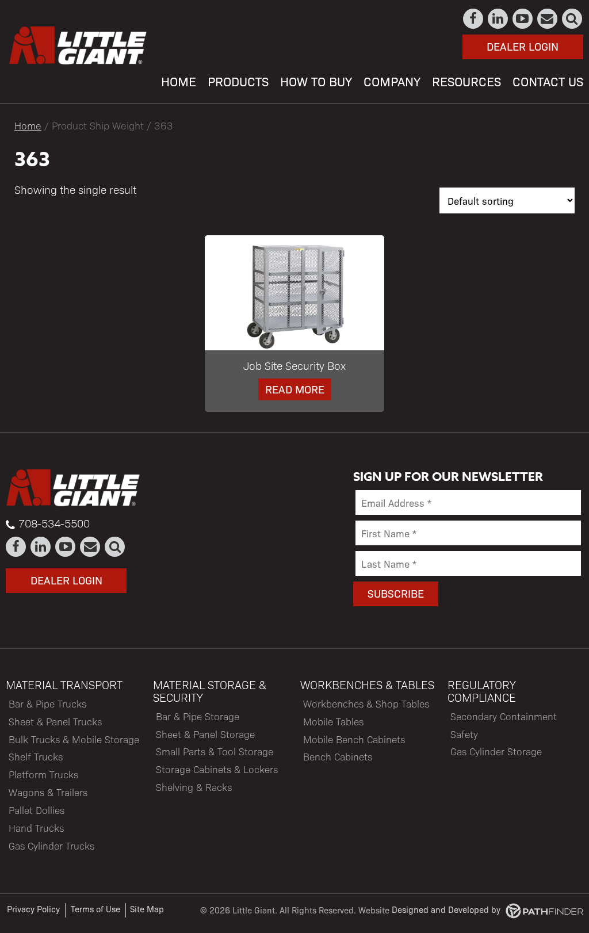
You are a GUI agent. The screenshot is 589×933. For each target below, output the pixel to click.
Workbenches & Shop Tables (366, 703)
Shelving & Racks (194, 787)
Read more (294, 388)
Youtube (523, 19)
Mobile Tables (333, 721)
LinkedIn (498, 19)
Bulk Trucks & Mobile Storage (74, 739)
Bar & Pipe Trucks (47, 703)
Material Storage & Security (209, 691)
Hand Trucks (36, 827)
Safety (464, 734)
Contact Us (548, 19)
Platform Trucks (43, 774)
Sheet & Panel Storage (205, 734)
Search (572, 19)
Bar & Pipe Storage (197, 716)
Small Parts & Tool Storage (214, 751)
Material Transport (64, 684)
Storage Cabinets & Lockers (217, 769)
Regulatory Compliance (482, 691)
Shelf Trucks (36, 756)
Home (27, 125)
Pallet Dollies (36, 810)
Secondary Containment (503, 716)
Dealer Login (523, 46)
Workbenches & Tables (367, 684)
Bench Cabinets (337, 756)
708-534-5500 (54, 523)
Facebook (473, 19)
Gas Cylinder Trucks (51, 845)
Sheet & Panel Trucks (55, 721)
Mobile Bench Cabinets (354, 739)
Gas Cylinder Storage (496, 751)
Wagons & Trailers (48, 792)
